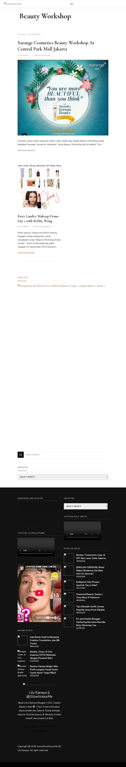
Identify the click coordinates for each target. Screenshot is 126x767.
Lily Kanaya (24, 55)
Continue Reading (26, 150)
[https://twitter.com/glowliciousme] (38, 507)
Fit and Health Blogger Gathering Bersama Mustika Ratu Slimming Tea (90, 622)
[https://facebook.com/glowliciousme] (46, 507)
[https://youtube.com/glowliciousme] (22, 507)
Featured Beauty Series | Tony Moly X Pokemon (89, 596)
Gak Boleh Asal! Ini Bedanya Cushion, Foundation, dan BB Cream (44, 640)
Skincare (23, 277)
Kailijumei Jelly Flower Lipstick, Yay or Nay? (88, 583)
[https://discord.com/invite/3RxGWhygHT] (38, 518)
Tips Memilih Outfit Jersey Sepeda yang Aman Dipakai (90, 608)
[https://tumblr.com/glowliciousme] (55, 507)
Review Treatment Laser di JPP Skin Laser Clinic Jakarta (91, 557)
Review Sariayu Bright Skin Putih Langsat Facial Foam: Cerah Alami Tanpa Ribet (44, 669)
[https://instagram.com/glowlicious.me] (30, 507)
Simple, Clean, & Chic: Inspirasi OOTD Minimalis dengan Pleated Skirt (43, 655)
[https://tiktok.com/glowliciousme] (30, 518)
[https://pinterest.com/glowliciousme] (22, 518)
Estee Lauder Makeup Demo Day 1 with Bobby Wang (38, 218)
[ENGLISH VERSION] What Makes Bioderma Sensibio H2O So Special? (90, 570)
